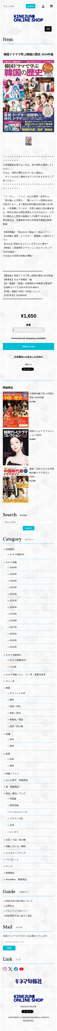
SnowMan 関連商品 (16, 879)
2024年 (13, 581)
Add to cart (28, 346)
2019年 (13, 614)
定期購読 (10, 549)
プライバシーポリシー (16, 911)
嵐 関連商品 (12, 786)
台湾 (12, 825)
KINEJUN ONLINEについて (18, 901)
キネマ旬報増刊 (13, 655)
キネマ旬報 (11, 562)
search (30, 6)
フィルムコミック (18, 812)
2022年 (13, 594)
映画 (8, 688)
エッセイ (14, 832)
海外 (12, 746)
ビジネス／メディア (16, 853)
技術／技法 (15, 713)
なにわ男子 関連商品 (17, 780)
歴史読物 (14, 805)
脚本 (12, 699)
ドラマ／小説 (16, 818)
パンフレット (12, 859)
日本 (12, 739)
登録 (9, 948)
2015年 (13, 640)
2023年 (13, 587)
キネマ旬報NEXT (18, 660)
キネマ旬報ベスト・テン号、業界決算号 (26, 674)
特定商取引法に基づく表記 (18, 915)
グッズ (9, 866)
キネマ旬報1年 (17, 554)
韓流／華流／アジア (16, 793)
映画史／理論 (16, 719)
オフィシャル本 (17, 693)
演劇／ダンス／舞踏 (16, 846)
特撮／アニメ (12, 773)
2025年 (13, 574)
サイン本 (10, 681)
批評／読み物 (16, 726)
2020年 (13, 607)
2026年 (13, 567)
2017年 (13, 627)
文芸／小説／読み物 (16, 839)
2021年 (13, 600)
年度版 (13, 798)
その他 (13, 666)
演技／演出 (15, 706)
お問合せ (9, 906)
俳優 (8, 734)
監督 (8, 753)
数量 (28, 325)
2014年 (13, 647)
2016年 (13, 633)
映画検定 (10, 873)
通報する (28, 364)
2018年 (13, 620)
